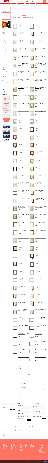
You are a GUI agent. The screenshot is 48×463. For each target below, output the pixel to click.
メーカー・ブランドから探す (24, 448)
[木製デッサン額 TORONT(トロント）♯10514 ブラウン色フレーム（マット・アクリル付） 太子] (32, 66)
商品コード (16, 17)
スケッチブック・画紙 (13, 447)
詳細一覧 (21, 15)
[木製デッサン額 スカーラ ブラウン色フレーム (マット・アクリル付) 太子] (15, 296)
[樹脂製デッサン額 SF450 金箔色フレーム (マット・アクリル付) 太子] (15, 216)
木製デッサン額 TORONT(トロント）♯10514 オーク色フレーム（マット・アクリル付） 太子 (40, 56)
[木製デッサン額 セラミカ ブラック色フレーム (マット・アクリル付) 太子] (15, 304)
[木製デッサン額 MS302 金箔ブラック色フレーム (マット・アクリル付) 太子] (15, 248)
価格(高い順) (27, 17)
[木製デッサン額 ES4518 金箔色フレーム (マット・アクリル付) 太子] (32, 232)
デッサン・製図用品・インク (14, 445)
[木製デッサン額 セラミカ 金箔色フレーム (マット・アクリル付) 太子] (32, 288)
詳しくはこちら (44, 418)
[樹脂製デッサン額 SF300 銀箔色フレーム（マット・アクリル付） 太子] (32, 105)
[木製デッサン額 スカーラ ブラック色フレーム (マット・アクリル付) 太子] (32, 304)
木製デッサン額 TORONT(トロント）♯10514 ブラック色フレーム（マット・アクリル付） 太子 (23, 56)
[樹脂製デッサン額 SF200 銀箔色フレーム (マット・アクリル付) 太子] (15, 81)
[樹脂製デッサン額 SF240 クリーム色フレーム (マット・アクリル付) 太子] (32, 137)
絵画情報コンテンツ (23, 446)
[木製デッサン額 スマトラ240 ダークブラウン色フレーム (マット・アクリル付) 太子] (32, 200)
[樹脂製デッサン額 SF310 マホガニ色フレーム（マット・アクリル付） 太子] (32, 74)
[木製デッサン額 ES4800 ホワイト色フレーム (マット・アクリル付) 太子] (32, 224)
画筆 (11, 446)
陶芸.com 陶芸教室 (32, 445)
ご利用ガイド (40, 444)
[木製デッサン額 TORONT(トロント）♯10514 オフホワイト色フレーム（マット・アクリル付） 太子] (15, 66)
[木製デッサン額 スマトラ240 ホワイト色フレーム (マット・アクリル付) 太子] (15, 200)
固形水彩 (4, 451)
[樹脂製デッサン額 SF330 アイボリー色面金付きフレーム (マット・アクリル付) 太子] (15, 185)
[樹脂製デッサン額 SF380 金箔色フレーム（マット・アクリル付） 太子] (15, 153)
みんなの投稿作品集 (6, 89)
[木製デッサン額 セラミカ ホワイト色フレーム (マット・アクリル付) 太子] (32, 296)
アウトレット (5, 91)
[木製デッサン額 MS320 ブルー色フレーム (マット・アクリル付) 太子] (32, 256)
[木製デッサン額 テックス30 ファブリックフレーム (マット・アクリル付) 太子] (15, 240)
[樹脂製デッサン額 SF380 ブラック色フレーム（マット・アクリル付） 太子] (15, 169)
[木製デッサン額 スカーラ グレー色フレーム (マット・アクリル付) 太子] (15, 288)
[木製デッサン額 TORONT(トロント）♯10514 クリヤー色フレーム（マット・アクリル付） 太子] (32, 50)
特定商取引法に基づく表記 (42, 452)
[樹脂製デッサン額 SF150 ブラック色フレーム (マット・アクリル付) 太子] (32, 34)
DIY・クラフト (5, 49)
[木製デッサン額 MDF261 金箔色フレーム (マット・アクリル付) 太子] (15, 89)
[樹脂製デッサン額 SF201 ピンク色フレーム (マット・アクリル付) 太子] (15, 105)
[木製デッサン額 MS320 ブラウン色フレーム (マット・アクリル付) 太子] (15, 264)
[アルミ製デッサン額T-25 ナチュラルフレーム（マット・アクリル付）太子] (15, 343)
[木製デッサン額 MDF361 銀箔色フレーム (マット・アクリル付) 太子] (15, 177)
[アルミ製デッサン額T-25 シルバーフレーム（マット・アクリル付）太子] (15, 319)
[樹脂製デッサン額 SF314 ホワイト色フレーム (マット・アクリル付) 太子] (15, 26)
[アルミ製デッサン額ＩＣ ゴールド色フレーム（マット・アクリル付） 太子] (32, 319)
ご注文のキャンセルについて (42, 446)
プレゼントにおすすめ (21, 1)
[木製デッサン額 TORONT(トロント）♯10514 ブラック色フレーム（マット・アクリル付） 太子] (15, 58)
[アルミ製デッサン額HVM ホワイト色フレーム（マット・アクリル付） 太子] (32, 359)
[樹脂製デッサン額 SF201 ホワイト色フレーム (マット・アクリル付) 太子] (15, 113)
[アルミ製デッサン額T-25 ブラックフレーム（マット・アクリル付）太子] (15, 335)
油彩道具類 (5, 42)
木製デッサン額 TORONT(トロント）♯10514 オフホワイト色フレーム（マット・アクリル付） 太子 (23, 64)
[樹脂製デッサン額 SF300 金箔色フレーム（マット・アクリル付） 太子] (32, 97)
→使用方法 (7, 17)
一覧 (18, 15)
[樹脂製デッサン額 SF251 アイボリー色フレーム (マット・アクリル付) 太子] (15, 121)
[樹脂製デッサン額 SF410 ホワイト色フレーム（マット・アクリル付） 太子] (32, 272)
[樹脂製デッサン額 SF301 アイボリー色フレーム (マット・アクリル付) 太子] (15, 129)
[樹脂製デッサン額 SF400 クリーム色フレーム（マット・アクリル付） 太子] (32, 161)
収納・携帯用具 (12, 451)
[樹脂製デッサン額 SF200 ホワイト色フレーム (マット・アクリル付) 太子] (32, 81)
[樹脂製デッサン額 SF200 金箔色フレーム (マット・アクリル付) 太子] (15, 97)
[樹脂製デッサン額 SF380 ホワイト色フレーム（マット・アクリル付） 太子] (15, 161)
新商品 (27, 1)
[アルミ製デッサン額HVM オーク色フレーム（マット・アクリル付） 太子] (15, 359)
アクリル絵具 (5, 47)
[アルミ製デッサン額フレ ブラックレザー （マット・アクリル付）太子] (15, 367)
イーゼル (4, 447)
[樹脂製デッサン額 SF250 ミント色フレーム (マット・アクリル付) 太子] (32, 42)
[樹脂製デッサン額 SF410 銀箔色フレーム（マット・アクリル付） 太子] (15, 272)
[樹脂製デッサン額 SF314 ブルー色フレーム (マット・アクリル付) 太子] (32, 26)
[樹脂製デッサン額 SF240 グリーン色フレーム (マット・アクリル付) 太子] (15, 145)
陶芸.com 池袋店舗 (32, 446)
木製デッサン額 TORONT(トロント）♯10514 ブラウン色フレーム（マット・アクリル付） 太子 (40, 64)
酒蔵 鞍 (30, 447)
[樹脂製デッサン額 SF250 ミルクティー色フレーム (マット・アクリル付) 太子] (15, 50)
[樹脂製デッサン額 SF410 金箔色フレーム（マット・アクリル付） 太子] (32, 264)
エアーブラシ (5, 71)
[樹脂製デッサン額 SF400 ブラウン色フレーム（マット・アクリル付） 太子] (32, 169)
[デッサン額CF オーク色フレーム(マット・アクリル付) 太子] (15, 327)
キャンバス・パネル (5, 446)
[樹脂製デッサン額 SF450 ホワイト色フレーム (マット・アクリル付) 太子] (32, 208)
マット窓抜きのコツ (6, 82)
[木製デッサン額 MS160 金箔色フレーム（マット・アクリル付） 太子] (32, 280)
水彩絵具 (5, 51)
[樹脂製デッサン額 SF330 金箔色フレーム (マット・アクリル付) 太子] (32, 177)
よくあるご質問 (40, 448)
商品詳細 (16, 15)
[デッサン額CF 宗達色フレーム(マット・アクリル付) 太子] (32, 327)
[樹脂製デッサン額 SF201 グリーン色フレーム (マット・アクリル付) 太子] (32, 113)
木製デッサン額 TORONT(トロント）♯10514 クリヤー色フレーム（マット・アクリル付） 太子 (40, 48)
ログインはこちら (6, 19)
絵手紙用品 (5, 56)
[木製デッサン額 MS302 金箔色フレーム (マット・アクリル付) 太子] (32, 240)
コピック (5, 58)
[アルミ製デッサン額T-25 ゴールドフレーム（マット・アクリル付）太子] (32, 335)
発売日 (21, 17)
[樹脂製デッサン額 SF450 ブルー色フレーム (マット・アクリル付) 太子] (15, 208)
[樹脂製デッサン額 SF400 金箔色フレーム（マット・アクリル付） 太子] (32, 153)
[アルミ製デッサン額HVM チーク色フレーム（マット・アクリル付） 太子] (32, 351)
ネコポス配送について (13, 409)
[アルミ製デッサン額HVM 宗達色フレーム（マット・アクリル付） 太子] (15, 351)
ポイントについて (41, 447)
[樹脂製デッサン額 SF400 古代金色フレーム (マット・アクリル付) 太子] (32, 145)
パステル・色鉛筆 (6, 60)
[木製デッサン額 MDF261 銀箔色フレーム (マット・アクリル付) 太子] (32, 89)
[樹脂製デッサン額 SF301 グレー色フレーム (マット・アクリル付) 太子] (32, 129)
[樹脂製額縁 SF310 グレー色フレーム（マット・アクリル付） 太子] (15, 74)
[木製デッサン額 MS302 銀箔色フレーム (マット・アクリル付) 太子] (32, 248)
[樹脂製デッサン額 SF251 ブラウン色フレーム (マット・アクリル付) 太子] (32, 121)
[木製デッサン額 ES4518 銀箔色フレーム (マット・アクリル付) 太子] (15, 232)
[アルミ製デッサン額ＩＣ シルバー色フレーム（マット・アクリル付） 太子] (32, 343)
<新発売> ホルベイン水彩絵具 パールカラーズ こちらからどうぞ (19, 3)
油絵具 (4, 40)
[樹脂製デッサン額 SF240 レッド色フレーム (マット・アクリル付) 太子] (15, 137)
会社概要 (40, 450)
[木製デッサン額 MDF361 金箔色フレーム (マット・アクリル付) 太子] (32, 185)
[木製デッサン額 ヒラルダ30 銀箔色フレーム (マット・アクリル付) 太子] (32, 312)
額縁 (4, 69)
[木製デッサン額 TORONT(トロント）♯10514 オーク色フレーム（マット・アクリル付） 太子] (32, 58)
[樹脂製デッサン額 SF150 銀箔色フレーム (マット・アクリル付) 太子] (15, 42)
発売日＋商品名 (31, 17)
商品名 (19, 17)
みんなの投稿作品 (23, 449)
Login (44, 1)
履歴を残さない (44, 389)
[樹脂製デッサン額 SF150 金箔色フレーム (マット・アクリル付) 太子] (15, 34)
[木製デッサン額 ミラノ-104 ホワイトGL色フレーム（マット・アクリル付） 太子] (15, 256)
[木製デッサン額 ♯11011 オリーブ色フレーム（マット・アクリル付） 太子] (15, 193)
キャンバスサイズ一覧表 (6, 84)
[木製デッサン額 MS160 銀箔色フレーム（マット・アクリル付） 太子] (15, 280)
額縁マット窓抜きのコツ (24, 444)
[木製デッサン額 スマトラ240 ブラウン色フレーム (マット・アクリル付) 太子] (32, 193)
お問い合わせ (40, 449)
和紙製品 (5, 67)
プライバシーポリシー (41, 451)
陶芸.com (31, 444)
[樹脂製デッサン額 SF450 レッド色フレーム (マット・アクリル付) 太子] (32, 216)
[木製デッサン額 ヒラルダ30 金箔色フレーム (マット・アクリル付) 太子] (15, 312)
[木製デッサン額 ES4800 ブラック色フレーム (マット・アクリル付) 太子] (15, 224)
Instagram (24, 457)
